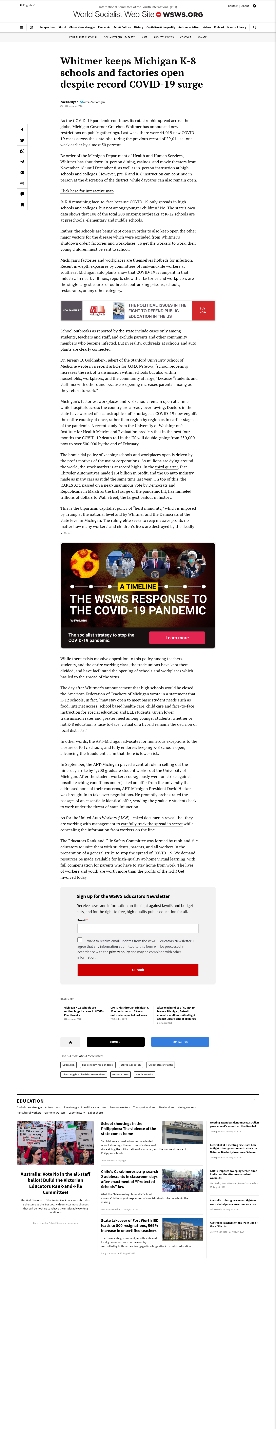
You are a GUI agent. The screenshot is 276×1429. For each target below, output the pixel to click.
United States (120, 1074)
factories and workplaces (165, 278)
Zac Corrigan (69, 102)
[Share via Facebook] (22, 129)
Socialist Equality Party (119, 37)
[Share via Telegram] (22, 161)
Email (81, 920)
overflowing (154, 407)
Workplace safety (131, 1064)
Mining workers (187, 1107)
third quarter (166, 467)
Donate (202, 37)
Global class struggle (161, 1064)
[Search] (254, 29)
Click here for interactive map (87, 191)
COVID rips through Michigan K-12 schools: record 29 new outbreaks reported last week (130, 1011)
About (245, 6)
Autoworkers (53, 1107)
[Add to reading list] (22, 204)
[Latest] (31, 29)
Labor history (77, 1112)
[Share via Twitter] (22, 140)
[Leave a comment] (22, 194)
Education (68, 1064)
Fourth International (83, 37)
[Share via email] (22, 172)
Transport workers (144, 1107)
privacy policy (119, 951)
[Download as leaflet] (22, 183)
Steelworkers (166, 1107)
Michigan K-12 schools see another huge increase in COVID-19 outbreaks (84, 1011)
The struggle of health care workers (83, 1074)
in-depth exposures (91, 266)
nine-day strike (74, 770)
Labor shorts (95, 1112)
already (135, 407)
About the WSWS (164, 37)
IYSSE (144, 37)
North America (144, 1074)
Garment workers (54, 1112)
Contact (233, 6)
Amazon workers (120, 1107)
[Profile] (254, 6)
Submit (138, 970)
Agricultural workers (29, 1112)
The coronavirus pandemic (97, 1064)
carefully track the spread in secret (152, 823)
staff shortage (137, 413)
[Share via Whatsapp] (22, 151)
